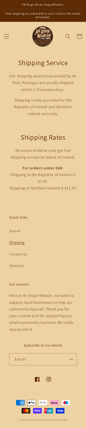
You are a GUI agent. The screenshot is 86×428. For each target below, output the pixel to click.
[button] (6, 36)
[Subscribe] (71, 359)
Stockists (17, 265)
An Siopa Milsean (37, 419)
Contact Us (18, 254)
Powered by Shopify (56, 419)
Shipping (17, 242)
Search (15, 230)
